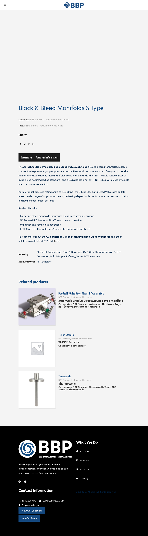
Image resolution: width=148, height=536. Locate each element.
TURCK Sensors (66, 335)
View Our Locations (31, 510)
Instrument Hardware (57, 119)
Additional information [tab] (47, 157)
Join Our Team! (29, 518)
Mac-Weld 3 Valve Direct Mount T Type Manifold (81, 293)
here (56, 241)
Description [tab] (26, 157)
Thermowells (64, 376)
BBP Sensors (37, 119)
